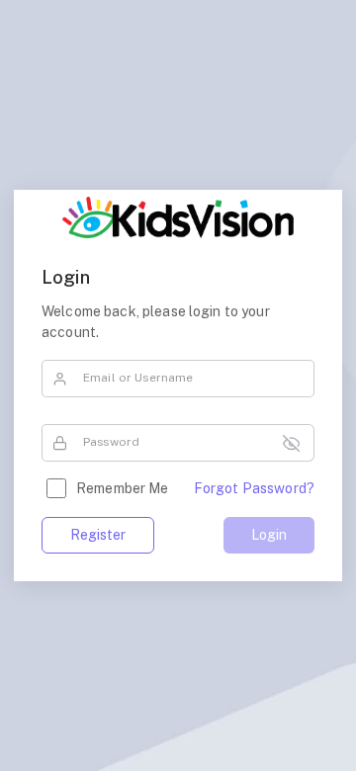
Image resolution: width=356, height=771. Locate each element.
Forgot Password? (254, 488)
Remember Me (122, 488)
